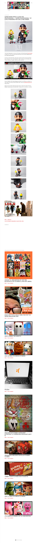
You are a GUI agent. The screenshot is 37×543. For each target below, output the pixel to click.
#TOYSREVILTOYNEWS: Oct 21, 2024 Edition (18, 516)
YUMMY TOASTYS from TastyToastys (16, 476)
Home (9, 10)
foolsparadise (13, 221)
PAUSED (7, 389)
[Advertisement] (18, 528)
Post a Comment (10, 283)
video (23, 221)
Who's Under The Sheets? (13, 336)
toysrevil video (18, 221)
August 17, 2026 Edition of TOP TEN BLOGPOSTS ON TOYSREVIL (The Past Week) (18, 280)
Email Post (9, 219)
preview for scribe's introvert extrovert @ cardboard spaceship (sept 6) (18, 434)
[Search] (31, 3)
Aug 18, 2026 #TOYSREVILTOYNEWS (15, 356)
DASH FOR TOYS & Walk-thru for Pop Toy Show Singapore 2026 (18, 315)
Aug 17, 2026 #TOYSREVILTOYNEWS (15, 496)
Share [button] (6, 219)
